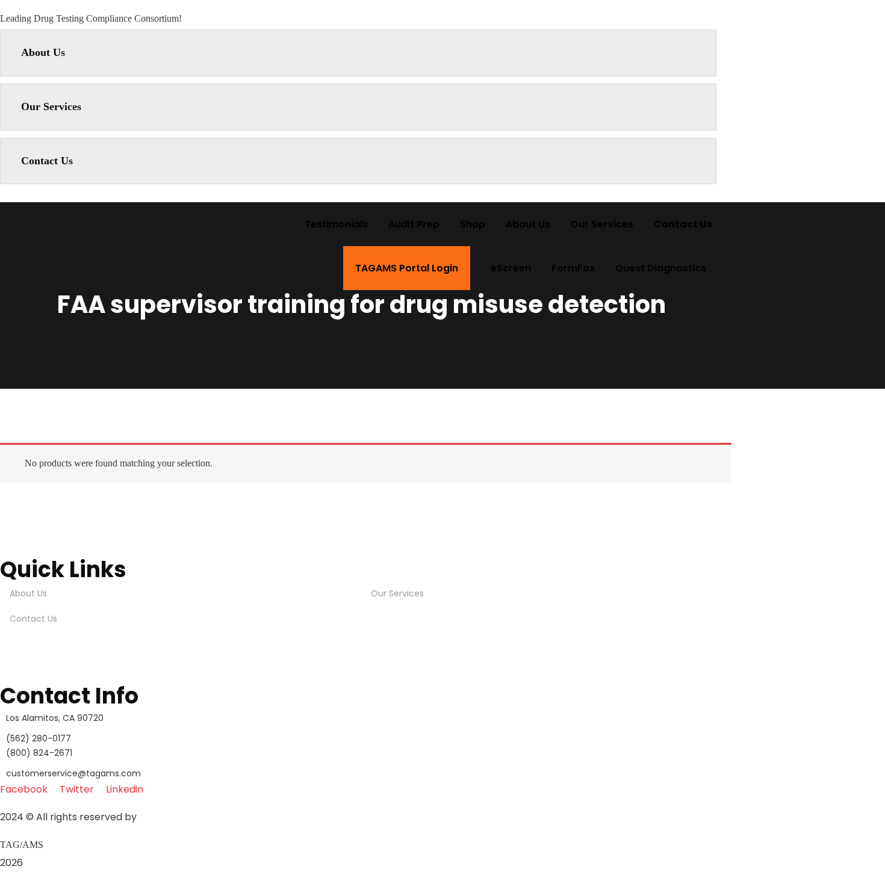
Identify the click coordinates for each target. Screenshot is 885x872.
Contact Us (47, 161)
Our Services (51, 106)
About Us (43, 52)
